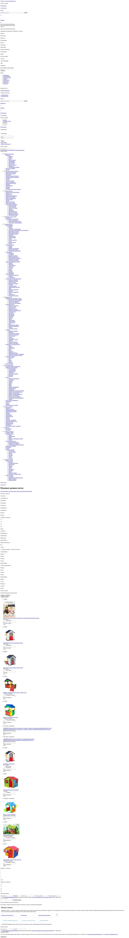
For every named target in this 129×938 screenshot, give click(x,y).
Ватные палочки (12, 306)
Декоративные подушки (14, 287)
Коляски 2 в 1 (9, 193)
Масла (10, 349)
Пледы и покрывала (10, 182)
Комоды (8, 169)
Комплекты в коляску (13, 214)
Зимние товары (9, 475)
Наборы (8, 404)
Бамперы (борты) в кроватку (12, 177)
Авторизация (4, 8)
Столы (10, 238)
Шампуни (11, 346)
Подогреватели (12, 368)
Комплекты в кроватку (11, 172)
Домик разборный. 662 (8, 835)
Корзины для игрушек (14, 248)
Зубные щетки (12, 321)
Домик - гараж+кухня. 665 (9, 814)
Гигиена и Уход (8, 297)
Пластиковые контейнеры (14, 250)
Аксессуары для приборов (15, 303)
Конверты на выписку (14, 442)
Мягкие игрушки (10, 409)
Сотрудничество (7, 77)
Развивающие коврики (11, 410)
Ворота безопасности (13, 257)
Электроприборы (10, 273)
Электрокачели (12, 236)
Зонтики (10, 209)
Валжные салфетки (13, 309)
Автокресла (8, 218)
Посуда (7, 377)
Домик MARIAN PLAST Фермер (10, 789)
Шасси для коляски (10, 201)
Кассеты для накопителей (14, 300)
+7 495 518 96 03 (4, 95)
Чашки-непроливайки (14, 387)
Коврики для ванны (13, 331)
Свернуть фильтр (4, 596)
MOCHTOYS (4, 540)
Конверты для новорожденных (16, 438)
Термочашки (11, 389)
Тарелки (10, 382)
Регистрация (3, 5)
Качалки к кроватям (13, 280)
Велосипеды (11, 464)
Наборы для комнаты (13, 289)
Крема (10, 350)
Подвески (8, 414)
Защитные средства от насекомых (16, 354)
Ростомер (11, 284)
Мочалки (11, 340)
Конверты (7, 427)
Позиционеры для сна (11, 183)
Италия (2, 556)
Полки (10, 293)
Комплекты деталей (13, 281)
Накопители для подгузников (15, 299)
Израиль (2, 554)
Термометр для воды (13, 339)
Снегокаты (11, 476)
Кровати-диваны (12, 164)
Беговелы (11, 462)
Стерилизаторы (12, 370)
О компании (6, 75)
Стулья (10, 241)
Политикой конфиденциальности (10, 897)
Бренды (5, 119)
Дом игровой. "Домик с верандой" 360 (12, 859)
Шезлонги (11, 235)
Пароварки (11, 372)
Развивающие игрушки (11, 411)
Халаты (10, 337)
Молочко (11, 362)
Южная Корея (4, 563)
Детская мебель (9, 225)
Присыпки (11, 351)
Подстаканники (12, 206)
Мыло (10, 345)
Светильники (12, 277)
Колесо (10, 158)
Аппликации (12, 294)
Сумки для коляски (13, 208)
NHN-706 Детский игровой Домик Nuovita (13, 642)
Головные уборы (10, 432)
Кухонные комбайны (13, 373)
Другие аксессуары (13, 215)
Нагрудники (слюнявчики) (12, 400)
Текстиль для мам (10, 449)
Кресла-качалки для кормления (13, 366)
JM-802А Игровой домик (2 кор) (10, 717)
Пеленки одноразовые (14, 326)
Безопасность (9, 252)
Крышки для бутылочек (14, 393)
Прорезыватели (12, 311)
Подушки (8, 178)
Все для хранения (10, 244)
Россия (2, 560)
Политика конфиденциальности (10, 920)
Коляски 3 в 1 (9, 194)
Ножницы (11, 316)
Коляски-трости (9, 199)
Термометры (11, 315)
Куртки (10, 440)
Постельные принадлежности (11, 171)
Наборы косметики (13, 352)
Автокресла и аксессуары (10, 216)
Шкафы (10, 226)
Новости (5, 78)
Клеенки (8, 188)
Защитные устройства (14, 259)
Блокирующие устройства (15, 258)
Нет (1, 544)
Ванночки (11, 332)
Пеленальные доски (13, 234)
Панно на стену (12, 282)
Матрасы (8, 184)
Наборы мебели (12, 237)
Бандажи (11, 458)
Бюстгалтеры (12, 450)
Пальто (10, 435)
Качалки (10, 270)
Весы (10, 323)
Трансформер (12, 161)
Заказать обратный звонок (44, 915)
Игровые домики (28, 491)
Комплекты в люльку (11, 173)
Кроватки (8, 155)
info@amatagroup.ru (5, 90)
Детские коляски (8, 191)
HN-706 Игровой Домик (8, 763)
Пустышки (11, 312)
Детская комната (8, 224)
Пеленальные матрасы (14, 232)
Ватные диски (12, 308)
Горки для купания (13, 342)
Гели (10, 359)
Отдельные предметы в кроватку (13, 189)
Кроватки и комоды (9, 154)
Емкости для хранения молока (15, 391)
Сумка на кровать (13, 286)
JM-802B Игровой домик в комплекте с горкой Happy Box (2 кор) (18, 740)
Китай (2, 570)
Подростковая (12, 162)
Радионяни (11, 254)
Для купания (11, 348)
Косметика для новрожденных (13, 344)
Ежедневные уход (10, 304)
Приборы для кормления (11, 367)
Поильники (11, 379)
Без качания (11, 166)
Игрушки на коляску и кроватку (13, 426)
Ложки (10, 383)
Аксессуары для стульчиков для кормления (18, 230)
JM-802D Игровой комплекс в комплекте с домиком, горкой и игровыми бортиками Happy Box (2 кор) (26, 729)
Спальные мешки (10, 180)
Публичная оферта (44, 920)
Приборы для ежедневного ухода (13, 298)
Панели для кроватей (13, 292)
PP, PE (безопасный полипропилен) (9, 592)
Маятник (11, 156)
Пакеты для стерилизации (15, 396)
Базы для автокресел (13, 220)
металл (2, 588)
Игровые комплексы (13, 463)
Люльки (8, 200)
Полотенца (11, 338)
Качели (10, 269)
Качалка (10, 157)
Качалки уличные (13, 472)
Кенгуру (10, 453)
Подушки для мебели (13, 295)
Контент (5, 122)
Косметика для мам (10, 356)
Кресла (10, 243)
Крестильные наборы (11, 446)
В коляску (8, 430)
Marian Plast (3, 538)
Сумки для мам (12, 452)
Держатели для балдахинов (12, 176)
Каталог (6, 491)
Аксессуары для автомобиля (15, 222)
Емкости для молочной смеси (15, 394)
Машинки (8, 407)
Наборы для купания (13, 343)
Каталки (10, 271)
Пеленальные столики (14, 231)
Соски (7, 402)
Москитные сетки (13, 211)
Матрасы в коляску (13, 212)
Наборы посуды (12, 388)
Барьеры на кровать (13, 255)
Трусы (10, 456)
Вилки (10, 384)
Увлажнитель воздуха (13, 275)
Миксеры (11, 376)
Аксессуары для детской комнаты (13, 278)
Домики (10, 466)
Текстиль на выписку (11, 441)
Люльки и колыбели (10, 168)
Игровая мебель (12, 242)
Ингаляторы (11, 314)
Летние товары (9, 460)
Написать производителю (7, 915)
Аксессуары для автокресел (12, 219)
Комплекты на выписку (14, 443)
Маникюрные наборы (14, 325)
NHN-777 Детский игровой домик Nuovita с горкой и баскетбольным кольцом (21, 618)
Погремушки (9, 415)
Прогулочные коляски (11, 198)
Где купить (5, 81)
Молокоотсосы (12, 371)
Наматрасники (9, 185)
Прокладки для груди (13, 305)
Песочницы (11, 469)
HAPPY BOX (4, 535)
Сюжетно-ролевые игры (11, 421)
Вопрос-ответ (6, 80)
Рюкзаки (11, 455)
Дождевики (11, 210)
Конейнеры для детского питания (16, 390)
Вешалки (11, 290)
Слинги (10, 454)
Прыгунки (11, 266)
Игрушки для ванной (13, 334)
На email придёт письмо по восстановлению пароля (12, 150)
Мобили (8, 412)
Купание (8, 329)
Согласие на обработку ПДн (28, 920)
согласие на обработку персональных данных (42, 897)
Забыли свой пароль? (5, 144)
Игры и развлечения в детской (13, 261)
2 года (2, 581)
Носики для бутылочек (14, 395)
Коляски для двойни (10, 197)
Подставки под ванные (14, 333)
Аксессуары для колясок (11, 204)
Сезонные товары (9, 459)
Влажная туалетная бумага (15, 310)
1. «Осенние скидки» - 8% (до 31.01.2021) (10, 549)
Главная (2, 491)
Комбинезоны (12, 436)
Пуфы (10, 288)
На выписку (8, 428)
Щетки (10, 319)
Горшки (10, 327)
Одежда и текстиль (9, 431)
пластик (2, 586)
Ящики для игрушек (13, 249)
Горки (10, 468)
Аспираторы (11, 320)
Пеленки (8, 186)
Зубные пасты (12, 322)
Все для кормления (9, 365)
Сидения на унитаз (13, 328)
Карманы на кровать (13, 283)
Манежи (10, 227)
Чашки (10, 385)
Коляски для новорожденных (12, 192)
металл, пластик (4, 590)
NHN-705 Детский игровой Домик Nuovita (13, 667)
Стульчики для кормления (14, 229)
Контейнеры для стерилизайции (16, 398)
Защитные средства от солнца (15, 355)
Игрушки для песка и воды (15, 474)
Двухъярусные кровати (14, 167)
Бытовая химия (9, 363)
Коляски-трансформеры (11, 195)
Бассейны (11, 470)
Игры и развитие (8, 406)
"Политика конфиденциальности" (95, 934)
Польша (2, 558)
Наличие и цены (7, 121)
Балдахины (8, 174)
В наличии (3, 495)
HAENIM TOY (4, 533)
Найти (26, 12)
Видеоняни (11, 253)
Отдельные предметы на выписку (16, 444)
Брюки (10, 437)
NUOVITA (3, 531)
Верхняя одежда (9, 433)
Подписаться (24, 915)
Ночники (11, 276)
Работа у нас (6, 82)
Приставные (11, 163)
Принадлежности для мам (12, 405)
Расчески (11, 317)
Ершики (10, 399)
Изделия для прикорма (14, 378)
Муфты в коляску (13, 205)
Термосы (11, 381)
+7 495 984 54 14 (4, 96)
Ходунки (11, 267)
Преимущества (6, 76)
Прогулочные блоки (10, 203)
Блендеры (11, 375)
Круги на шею (12, 336)
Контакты (5, 83)
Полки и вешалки (13, 240)
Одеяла (7, 179)
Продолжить (3, 936)
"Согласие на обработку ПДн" (111, 934)
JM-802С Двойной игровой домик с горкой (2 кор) (14, 692)
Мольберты (11, 272)
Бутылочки (8, 401)
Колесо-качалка (12, 160)
